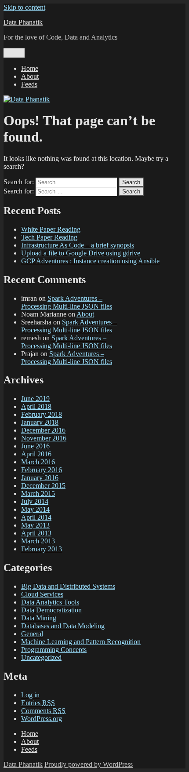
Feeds (29, 84)
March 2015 (38, 493)
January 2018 (39, 422)
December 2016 (43, 430)
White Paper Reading (50, 229)
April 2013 (36, 533)
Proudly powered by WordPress (88, 764)
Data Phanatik (23, 22)
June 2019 (35, 398)
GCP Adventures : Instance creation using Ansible (90, 261)
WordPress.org (41, 718)
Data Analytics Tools (50, 602)
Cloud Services (42, 594)
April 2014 (36, 517)
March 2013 (38, 541)
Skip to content (24, 7)
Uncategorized (41, 657)
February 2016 (41, 469)
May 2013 (35, 525)
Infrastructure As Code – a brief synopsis (77, 245)
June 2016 (35, 446)
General (32, 633)
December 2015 (43, 485)
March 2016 (38, 462)
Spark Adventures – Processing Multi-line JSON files (66, 302)
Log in (30, 695)
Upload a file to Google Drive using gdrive (80, 253)
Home (29, 68)
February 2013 (41, 549)
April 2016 (36, 454)
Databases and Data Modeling (63, 626)
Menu (14, 53)
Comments (43, 710)
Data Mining (38, 618)
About (30, 76)
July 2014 (34, 501)
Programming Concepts (54, 649)
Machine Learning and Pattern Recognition (81, 641)
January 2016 (39, 477)
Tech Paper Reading (49, 237)
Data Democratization (51, 610)
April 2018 (36, 406)
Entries (38, 702)
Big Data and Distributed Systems (68, 586)
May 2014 (35, 509)
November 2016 (43, 438)
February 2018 (41, 414)
